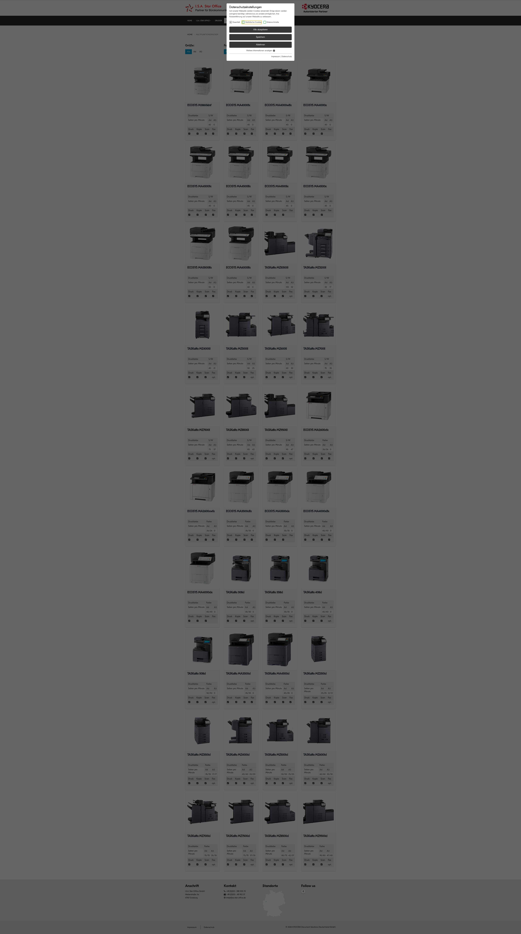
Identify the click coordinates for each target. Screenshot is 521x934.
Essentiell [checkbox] (236, 22)
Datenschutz (287, 56)
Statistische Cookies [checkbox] (253, 22)
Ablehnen (260, 44)
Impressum (275, 56)
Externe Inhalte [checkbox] (273, 22)
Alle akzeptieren (260, 29)
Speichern (260, 37)
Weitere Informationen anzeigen (259, 50)
